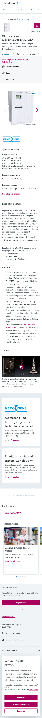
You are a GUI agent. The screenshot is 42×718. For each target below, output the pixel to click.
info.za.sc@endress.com (15, 640)
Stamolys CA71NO (13, 513)
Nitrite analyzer (24, 19)
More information (12, 440)
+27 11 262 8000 (13, 633)
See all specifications (11, 194)
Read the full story (12, 561)
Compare (36, 31)
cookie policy (33, 690)
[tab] (6, 54)
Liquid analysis (10, 19)
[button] (21, 602)
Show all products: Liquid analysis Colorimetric (15, 60)
